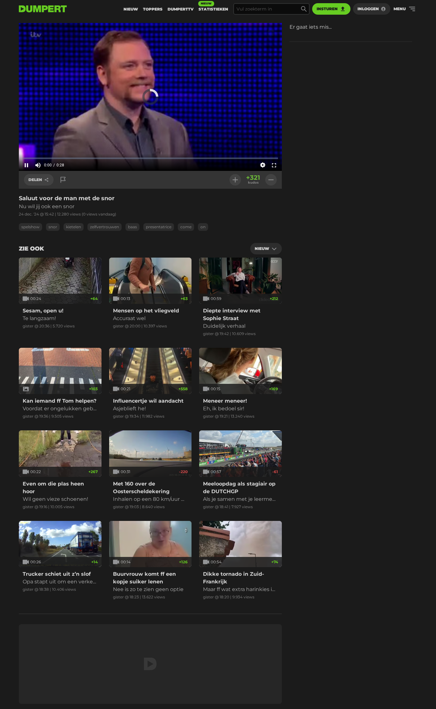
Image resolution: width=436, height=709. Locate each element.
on (203, 226)
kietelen (73, 226)
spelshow (30, 226)
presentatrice (158, 226)
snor (53, 226)
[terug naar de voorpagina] (43, 8)
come (186, 226)
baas (132, 226)
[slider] (150, 158)
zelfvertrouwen (104, 226)
